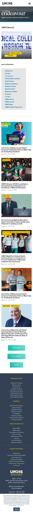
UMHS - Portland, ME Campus (16, 482)
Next (16, 365)
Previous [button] (2, 44)
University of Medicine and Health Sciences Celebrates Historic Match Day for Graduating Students (16, 150)
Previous (17, 348)
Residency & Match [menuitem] (16, 415)
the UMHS (14, 13)
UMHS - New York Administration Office (17, 480)
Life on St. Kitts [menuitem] (16, 434)
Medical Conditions (11, 84)
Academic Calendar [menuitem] (16, 411)
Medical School (13, 53)
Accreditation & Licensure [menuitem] (16, 432)
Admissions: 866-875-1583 (16, 492)
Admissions (9, 71)
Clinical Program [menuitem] (16, 407)
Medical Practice (10, 86)
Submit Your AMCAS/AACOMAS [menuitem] (17, 455)
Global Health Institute (12, 78)
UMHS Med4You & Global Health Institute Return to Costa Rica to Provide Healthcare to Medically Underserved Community (13, 259)
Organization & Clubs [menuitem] (16, 436)
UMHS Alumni (9, 99)
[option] (16, 43)
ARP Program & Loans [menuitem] (16, 395)
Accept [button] (16, 509)
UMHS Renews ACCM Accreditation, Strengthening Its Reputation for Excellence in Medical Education (14, 186)
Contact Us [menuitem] (16, 465)
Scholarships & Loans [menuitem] (16, 393)
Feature (21, 53)
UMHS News (9, 104)
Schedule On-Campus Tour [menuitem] (16, 463)
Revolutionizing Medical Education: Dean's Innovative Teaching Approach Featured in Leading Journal (15, 222)
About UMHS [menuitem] (16, 428)
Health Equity (9, 81)
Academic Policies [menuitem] (16, 419)
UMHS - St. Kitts (16, 478)
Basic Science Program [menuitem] (16, 405)
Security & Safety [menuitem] (17, 440)
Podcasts (8, 94)
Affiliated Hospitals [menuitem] (16, 409)
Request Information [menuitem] (16, 459)
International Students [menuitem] (16, 391)
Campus (7, 73)
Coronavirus (9, 76)
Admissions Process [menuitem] (16, 383)
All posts (16, 356)
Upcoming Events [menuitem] (17, 457)
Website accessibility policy (16, 486)
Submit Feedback (16, 488)
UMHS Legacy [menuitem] (16, 430)
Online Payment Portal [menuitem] (16, 397)
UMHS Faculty (9, 102)
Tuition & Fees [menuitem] (17, 387)
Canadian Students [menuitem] (16, 389)
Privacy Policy (20, 505)
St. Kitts (7, 97)
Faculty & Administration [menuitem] (16, 417)
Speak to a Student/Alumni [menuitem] (16, 461)
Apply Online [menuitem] (16, 453)
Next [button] (30, 44)
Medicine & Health (11, 91)
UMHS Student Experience (13, 107)
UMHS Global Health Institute (20, 232)
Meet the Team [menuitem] (16, 385)
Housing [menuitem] (16, 438)
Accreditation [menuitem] (16, 413)
